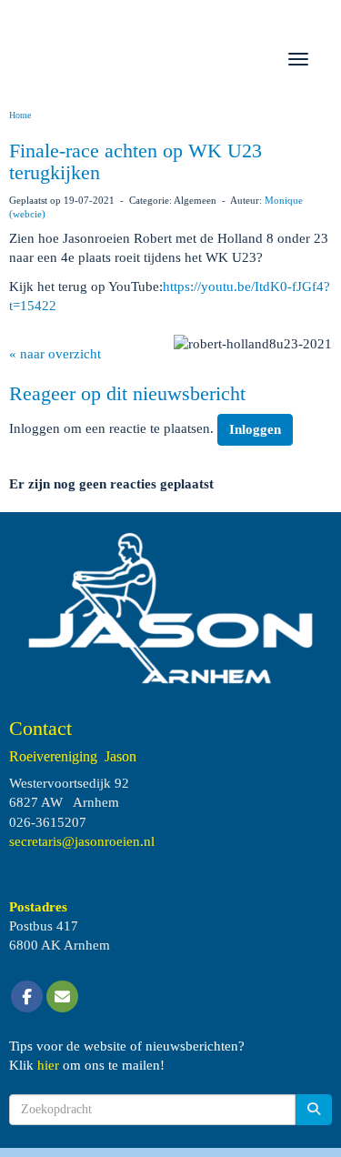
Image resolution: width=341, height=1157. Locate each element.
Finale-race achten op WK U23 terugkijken (135, 161)
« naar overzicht (55, 354)
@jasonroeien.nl (82, 841)
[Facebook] (27, 998)
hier (48, 1065)
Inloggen (255, 429)
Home (20, 115)
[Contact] (62, 998)
